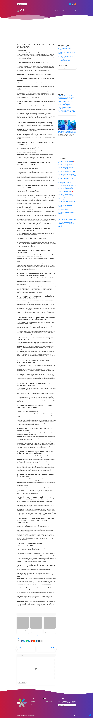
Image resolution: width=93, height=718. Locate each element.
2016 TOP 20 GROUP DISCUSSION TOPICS (66, 223)
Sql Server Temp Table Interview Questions (65, 198)
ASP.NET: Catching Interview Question (66, 103)
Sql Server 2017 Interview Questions (65, 164)
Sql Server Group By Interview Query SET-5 (67, 172)
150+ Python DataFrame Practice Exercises (65, 49)
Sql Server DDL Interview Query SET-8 (66, 178)
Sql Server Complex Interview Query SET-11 (67, 185)
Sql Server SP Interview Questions (65, 194)
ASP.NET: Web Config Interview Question (66, 95)
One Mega (57, 10)
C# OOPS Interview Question (64, 104)
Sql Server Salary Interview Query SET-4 (66, 171)
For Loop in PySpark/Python (64, 60)
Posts (51, 10)
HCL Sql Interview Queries (63, 192)
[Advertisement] (46, 30)
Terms (32, 703)
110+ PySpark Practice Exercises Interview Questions (66, 53)
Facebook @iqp (48, 701)
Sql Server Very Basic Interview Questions (66, 208)
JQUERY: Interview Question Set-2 (65, 108)
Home (41, 10)
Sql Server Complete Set (63, 215)
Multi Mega (64, 10)
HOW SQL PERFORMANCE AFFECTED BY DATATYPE (66, 226)
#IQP (22, 642)
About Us (71, 10)
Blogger (33, 715)
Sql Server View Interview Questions (65, 188)
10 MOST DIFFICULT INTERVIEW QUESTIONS (67, 219)
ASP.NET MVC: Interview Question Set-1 (66, 113)
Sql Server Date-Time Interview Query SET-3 (66, 169)
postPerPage (48, 703)
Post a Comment (21, 638)
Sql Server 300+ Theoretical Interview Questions (66, 213)
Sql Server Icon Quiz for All (63, 211)
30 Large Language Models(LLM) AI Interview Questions (65, 57)
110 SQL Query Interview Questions (65, 55)
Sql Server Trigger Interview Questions (66, 195)
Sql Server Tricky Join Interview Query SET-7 (67, 176)
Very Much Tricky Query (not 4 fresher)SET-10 (64, 183)
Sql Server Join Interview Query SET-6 (66, 174)
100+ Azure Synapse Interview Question (66, 59)
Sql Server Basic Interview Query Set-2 (66, 167)
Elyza (25, 715)
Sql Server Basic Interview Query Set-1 (66, 165)
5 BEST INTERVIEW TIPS (63, 220)
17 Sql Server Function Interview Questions (67, 162)
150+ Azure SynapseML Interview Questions (67, 51)
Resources (33, 701)
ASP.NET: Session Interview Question (65, 98)
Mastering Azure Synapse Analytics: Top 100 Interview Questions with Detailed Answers (67, 132)
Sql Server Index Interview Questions (65, 190)
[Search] (75, 10)
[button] (22, 641)
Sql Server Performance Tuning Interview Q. (66, 202)
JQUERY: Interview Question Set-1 (65, 107)
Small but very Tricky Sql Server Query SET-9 (66, 180)
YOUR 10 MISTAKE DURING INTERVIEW (65, 222)
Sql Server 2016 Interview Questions (65, 199)
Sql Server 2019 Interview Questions (65, 161)
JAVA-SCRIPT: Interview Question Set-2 (66, 111)
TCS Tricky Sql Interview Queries (65, 191)
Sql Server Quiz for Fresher (63, 209)
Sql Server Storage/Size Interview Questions (65, 206)
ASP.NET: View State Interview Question (66, 97)
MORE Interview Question (63, 105)
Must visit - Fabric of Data (63, 46)
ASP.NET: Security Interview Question (65, 101)
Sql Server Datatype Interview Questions (66, 187)
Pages (45, 10)
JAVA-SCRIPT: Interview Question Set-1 (66, 110)
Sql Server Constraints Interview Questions (67, 204)
